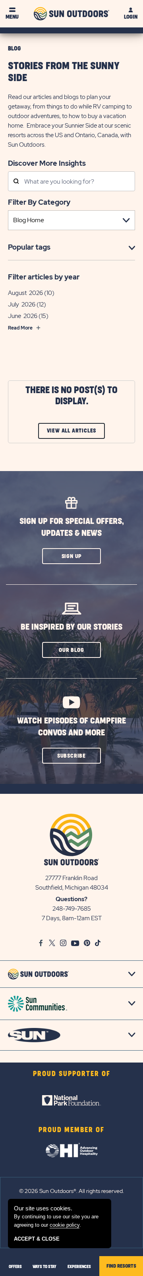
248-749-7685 (71, 909)
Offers (15, 1267)
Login (130, 16)
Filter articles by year (43, 276)
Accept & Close (37, 1239)
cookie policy (64, 1225)
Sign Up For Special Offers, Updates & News (71, 527)
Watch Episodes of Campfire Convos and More (71, 727)
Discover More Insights (47, 163)
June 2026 (22, 316)
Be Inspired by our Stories (71, 627)
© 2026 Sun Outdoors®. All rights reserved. (71, 1191)
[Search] (16, 182)
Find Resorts (121, 1266)
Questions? (71, 899)
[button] (71, 556)
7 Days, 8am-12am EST (72, 918)
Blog (14, 49)
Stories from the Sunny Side (64, 72)
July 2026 (21, 304)
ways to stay (44, 1267)
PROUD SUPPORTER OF (71, 1074)
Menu (12, 16)
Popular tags (29, 247)
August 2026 (25, 293)
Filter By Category (39, 202)
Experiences (79, 1267)
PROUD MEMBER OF (71, 1130)
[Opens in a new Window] (71, 1100)
